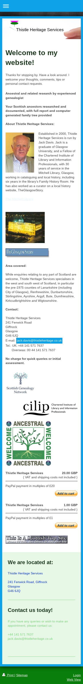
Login (77, 675)
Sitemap (22, 675)
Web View (74, 679)
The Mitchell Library (19, 199)
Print (10, 675)
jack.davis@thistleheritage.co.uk (39, 340)
